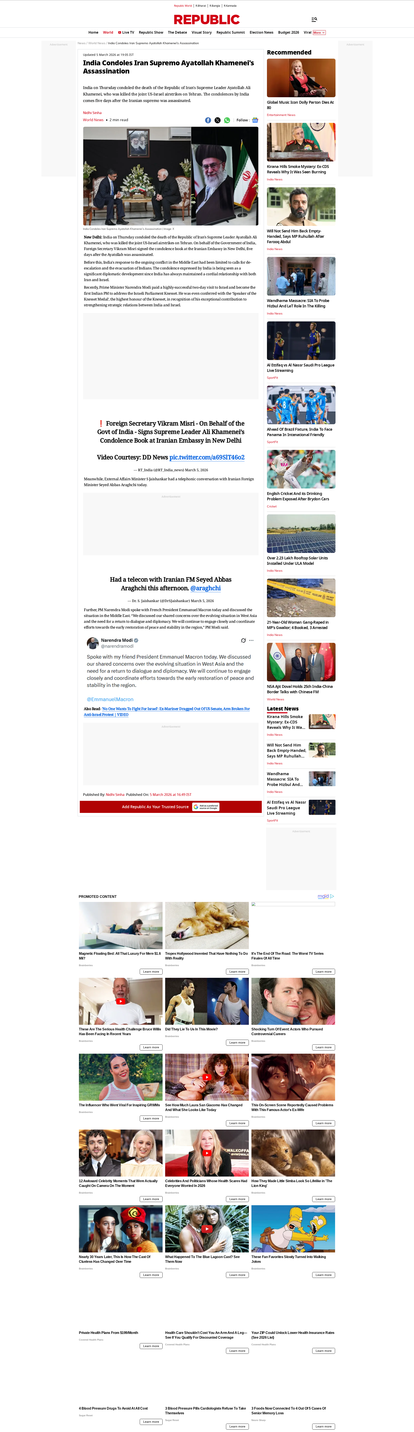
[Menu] (312, 19)
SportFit (272, 377)
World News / (97, 43)
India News (274, 179)
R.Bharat (201, 6)
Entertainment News (281, 115)
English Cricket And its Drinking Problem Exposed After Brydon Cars (298, 496)
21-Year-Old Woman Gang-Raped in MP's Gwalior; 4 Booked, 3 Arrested (298, 625)
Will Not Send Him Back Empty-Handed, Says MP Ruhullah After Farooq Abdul (295, 236)
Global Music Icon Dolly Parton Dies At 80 (300, 105)
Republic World (183, 6)
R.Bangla (215, 6)
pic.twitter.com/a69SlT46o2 (207, 457)
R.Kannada (230, 6)
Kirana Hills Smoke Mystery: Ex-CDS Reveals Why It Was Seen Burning (298, 169)
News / (82, 43)
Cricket (272, 506)
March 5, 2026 (196, 470)
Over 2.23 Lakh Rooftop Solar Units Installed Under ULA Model (297, 560)
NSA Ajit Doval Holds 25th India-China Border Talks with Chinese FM (300, 689)
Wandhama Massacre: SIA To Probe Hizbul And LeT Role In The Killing (298, 303)
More (317, 33)
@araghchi (205, 588)
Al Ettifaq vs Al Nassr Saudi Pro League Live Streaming (300, 367)
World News (93, 120)
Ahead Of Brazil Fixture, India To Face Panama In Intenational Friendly (299, 432)
